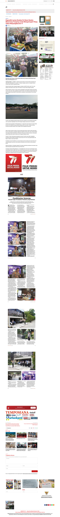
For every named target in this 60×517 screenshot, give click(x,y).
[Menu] (6, 1)
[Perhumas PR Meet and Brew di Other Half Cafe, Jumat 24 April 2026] (11, 445)
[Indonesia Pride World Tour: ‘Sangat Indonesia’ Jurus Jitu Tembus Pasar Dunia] (33, 435)
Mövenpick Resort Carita (21, 438)
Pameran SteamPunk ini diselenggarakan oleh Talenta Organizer (31, 423)
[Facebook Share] (29, 428)
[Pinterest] (48, 505)
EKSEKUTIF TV (23, 511)
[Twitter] (46, 505)
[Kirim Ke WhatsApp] (37, 428)
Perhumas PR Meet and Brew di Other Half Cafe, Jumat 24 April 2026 (10, 449)
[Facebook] (45, 505)
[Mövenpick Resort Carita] (22, 435)
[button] (52, 1)
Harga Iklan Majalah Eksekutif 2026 (33, 511)
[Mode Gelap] (53, 1)
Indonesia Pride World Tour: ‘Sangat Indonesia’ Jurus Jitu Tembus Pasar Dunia (33, 439)
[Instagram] (50, 505)
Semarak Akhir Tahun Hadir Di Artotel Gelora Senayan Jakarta (33, 449)
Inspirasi (7, 18)
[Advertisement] (22, 397)
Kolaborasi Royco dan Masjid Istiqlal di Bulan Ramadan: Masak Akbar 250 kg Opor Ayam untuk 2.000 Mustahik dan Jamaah (22, 449)
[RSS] (53, 505)
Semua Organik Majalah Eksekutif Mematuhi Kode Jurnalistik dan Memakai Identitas (30, 512)
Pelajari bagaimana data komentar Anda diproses (30, 473)
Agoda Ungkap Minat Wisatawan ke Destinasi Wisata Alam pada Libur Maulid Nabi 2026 (10, 439)
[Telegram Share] (35, 428)
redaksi (9, 25)
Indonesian (42, 38)
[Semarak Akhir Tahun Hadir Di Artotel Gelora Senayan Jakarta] (33, 445)
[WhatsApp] (52, 505)
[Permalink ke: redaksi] (6, 25)
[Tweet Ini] (31, 428)
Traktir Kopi (33, 407)
